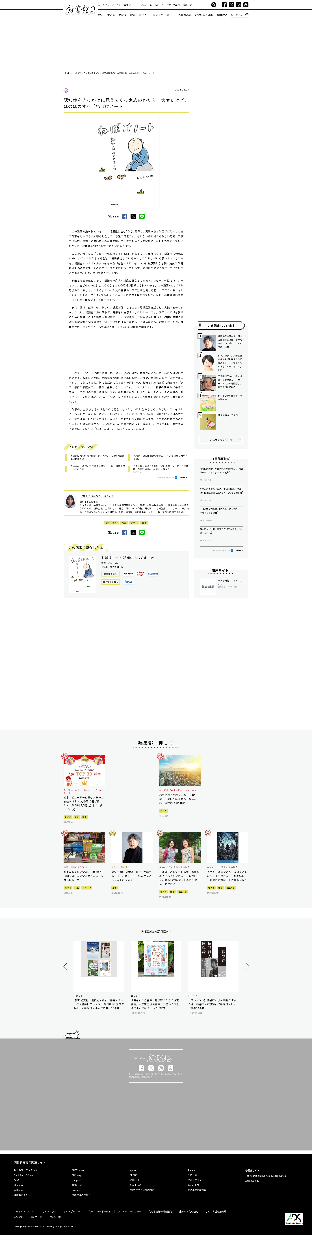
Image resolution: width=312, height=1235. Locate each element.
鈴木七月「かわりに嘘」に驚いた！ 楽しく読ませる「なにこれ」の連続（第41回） (178, 798)
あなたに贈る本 (119, 867)
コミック (158, 15)
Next (247, 966)
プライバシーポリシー (129, 1211)
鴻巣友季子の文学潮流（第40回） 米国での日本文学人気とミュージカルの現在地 (84, 876)
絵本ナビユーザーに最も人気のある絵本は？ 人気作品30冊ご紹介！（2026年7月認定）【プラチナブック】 (84, 803)
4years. (192, 1170)
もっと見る (237, 14)
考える (111, 15)
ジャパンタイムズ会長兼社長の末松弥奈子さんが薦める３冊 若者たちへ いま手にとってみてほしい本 (230, 363)
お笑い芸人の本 (204, 15)
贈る (77, 817)
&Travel (30, 1175)
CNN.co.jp (77, 1175)
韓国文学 (222, 15)
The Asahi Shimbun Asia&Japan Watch (265, 1175)
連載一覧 (187, 5)
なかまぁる (96, 258)
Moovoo (18, 1185)
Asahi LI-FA (193, 1185)
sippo (133, 1170)
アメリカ (86, 887)
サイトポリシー (72, 1211)
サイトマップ (49, 1211)
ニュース (135, 5)
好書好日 (81, 10)
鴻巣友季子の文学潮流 (75, 867)
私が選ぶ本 (185, 15)
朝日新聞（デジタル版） (27, 1170)
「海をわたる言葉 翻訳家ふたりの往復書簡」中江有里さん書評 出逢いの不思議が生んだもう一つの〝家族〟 (155, 1004)
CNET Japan (78, 1170)
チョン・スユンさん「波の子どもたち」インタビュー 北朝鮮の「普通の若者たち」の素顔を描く (227, 876)
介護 (144, 522)
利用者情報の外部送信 (160, 1211)
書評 (126, 5)
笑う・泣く (111, 522)
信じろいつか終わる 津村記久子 (230, 397)
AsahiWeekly (252, 1180)
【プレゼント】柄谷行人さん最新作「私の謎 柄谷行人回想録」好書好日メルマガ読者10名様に (212, 1004)
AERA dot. (77, 1185)
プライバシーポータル (99, 1211)
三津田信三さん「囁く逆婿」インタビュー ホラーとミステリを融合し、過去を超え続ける (230, 381)
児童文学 (182, 891)
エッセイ (144, 15)
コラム (117, 5)
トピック (159, 5)
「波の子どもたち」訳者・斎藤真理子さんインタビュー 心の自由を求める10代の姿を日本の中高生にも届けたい (179, 878)
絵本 (132, 15)
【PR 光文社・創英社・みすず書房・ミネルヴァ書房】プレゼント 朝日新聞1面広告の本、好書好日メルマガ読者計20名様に (98, 1004)
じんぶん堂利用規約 (215, 1211)
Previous (65, 966)
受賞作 (122, 15)
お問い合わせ (56, 1217)
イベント (147, 5)
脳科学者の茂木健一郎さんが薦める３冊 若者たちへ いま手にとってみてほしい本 (230, 341)
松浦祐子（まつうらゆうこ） (97, 496)
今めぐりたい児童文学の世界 (174, 867)
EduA (16, 1180)
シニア (134, 522)
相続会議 (192, 1175)
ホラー (171, 15)
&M (15, 1175)
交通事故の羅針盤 (197, 1190)
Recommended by (165, 477)
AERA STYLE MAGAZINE (142, 1190)
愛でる (68, 817)
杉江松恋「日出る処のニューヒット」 (179, 790)
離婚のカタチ (21, 1195)
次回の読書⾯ (173, 5)
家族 (124, 522)
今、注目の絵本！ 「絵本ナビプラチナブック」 (84, 791)
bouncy (76, 1190)
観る (100, 15)
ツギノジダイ (195, 1180)
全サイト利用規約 (188, 1211)
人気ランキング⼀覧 (221, 439)
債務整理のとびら (81, 1195)
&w (21, 1175)
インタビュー (104, 5)
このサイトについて (24, 1211)
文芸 (77, 887)
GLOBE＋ (134, 1175)
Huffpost (76, 1180)
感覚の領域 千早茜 (228, 415)
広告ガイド (36, 1217)
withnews (19, 1190)
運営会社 (18, 1217)
